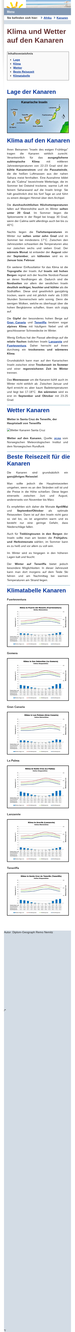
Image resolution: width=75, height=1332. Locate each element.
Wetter (17, 67)
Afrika (48, 17)
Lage (16, 59)
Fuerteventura (16, 345)
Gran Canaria (16, 322)
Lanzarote (55, 341)
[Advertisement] (37, 971)
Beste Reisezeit (23, 71)
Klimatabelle (21, 75)
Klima (17, 63)
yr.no (57, 438)
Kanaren (62, 17)
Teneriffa (40, 322)
